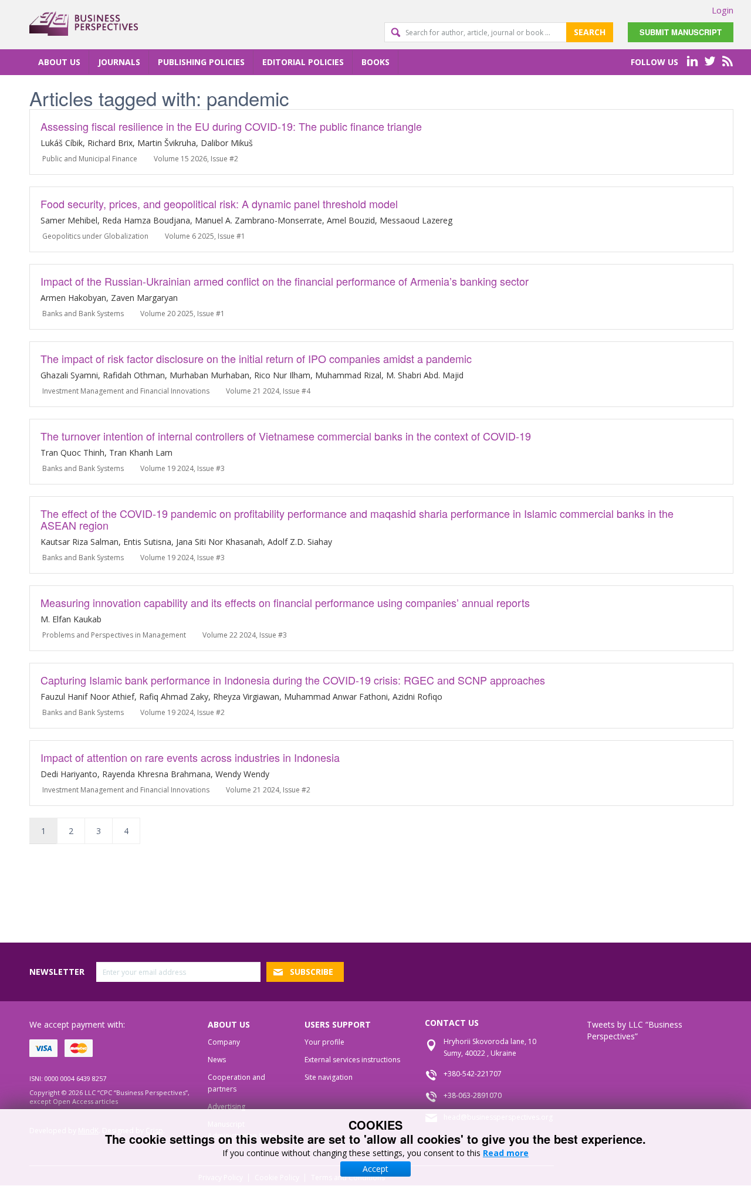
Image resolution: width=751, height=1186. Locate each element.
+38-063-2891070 (473, 1095)
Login (722, 10)
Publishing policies (201, 61)
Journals (119, 61)
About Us (59, 61)
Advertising (226, 1107)
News (217, 1060)
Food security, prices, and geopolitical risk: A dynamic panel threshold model (219, 203)
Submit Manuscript (681, 32)
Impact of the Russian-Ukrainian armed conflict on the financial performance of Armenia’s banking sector (284, 281)
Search (589, 32)
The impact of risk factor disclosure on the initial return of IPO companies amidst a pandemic (256, 358)
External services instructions (352, 1060)
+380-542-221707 (473, 1074)
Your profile (324, 1042)
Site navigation (329, 1077)
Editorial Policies (303, 61)
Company (224, 1042)
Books (375, 61)
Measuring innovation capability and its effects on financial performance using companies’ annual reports (285, 602)
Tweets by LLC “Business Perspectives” (634, 1030)
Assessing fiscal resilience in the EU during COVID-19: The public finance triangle (231, 126)
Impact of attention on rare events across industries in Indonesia (190, 757)
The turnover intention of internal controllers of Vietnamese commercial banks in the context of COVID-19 (285, 435)
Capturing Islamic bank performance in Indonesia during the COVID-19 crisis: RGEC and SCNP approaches (292, 679)
